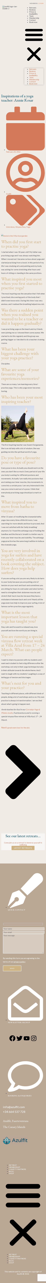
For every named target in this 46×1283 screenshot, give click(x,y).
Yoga (28, 227)
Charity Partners (17, 1169)
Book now (33, 22)
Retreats (32, 8)
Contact (32, 20)
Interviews (10, 227)
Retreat (13, 1165)
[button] (34, 44)
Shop (11, 1173)
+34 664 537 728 (14, 1111)
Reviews (32, 10)
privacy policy (19, 962)
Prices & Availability (33, 13)
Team (31, 16)
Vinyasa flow (20, 227)
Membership (34, 18)
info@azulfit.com (14, 1107)
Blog (11, 1171)
